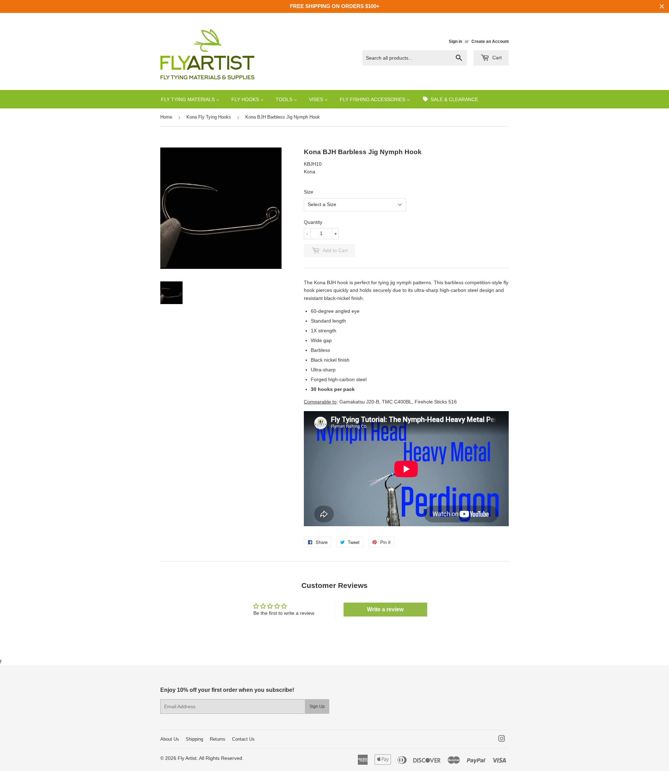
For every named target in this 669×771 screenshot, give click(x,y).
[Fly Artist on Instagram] (501, 739)
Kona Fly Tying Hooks (208, 117)
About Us (169, 739)
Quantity (313, 222)
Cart (496, 57)
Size (308, 192)
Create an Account (490, 41)
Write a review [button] (385, 609)
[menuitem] (190, 99)
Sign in (455, 41)
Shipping (194, 739)
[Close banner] (662, 6)
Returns (217, 739)
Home (166, 117)
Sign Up (317, 706)
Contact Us (243, 739)
